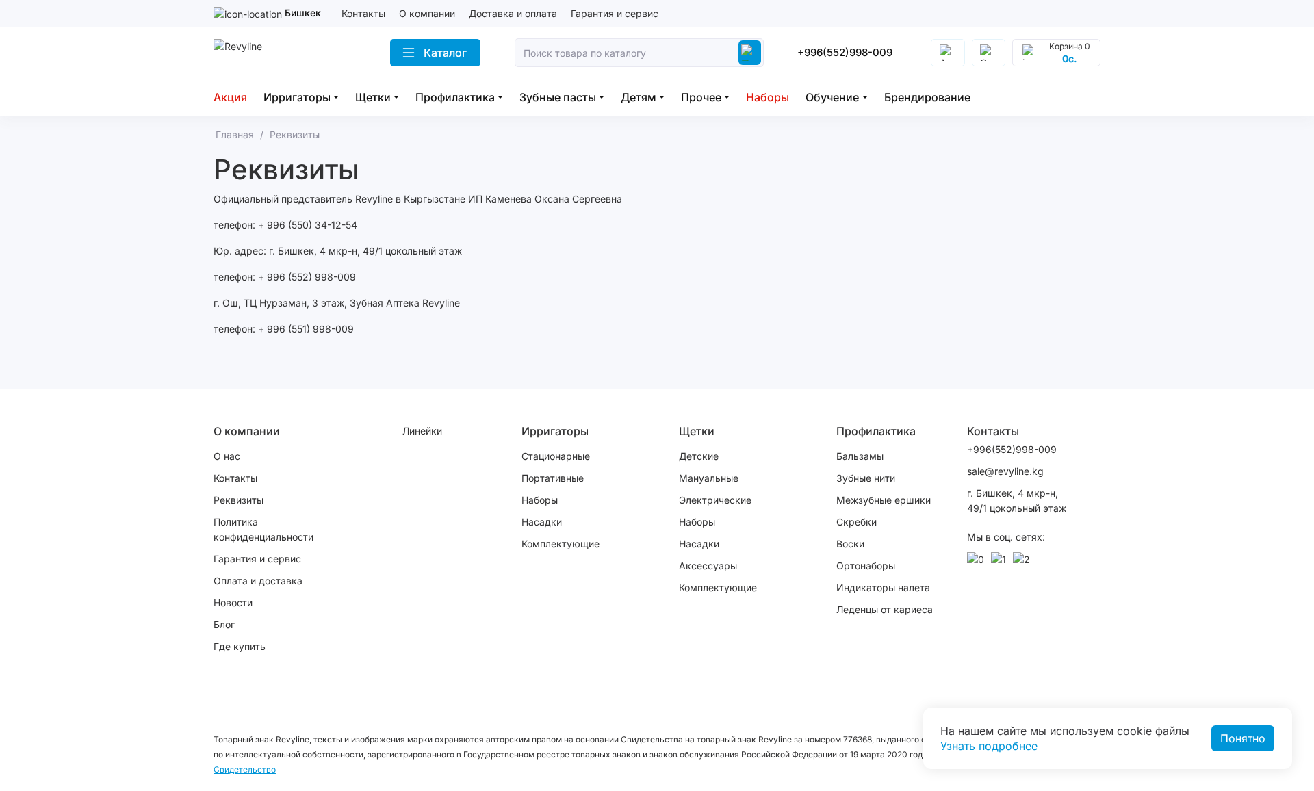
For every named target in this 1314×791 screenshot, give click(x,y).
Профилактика (455, 97)
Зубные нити (865, 478)
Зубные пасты (557, 97)
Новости (233, 602)
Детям (638, 97)
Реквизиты (238, 500)
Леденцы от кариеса (884, 609)
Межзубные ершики (883, 500)
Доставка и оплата (513, 13)
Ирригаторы (297, 97)
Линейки (422, 431)
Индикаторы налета (883, 587)
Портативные (552, 478)
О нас (227, 456)
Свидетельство (245, 769)
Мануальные (708, 478)
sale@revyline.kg (1005, 471)
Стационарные (555, 456)
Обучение (832, 97)
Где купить (240, 646)
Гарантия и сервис (614, 13)
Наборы (767, 97)
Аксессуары (708, 565)
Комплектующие (560, 543)
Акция (230, 97)
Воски (850, 543)
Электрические (715, 500)
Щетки (373, 97)
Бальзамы (860, 456)
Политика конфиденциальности (263, 529)
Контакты (363, 13)
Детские (699, 456)
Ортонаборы (865, 565)
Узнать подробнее (989, 745)
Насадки (541, 522)
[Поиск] (749, 52)
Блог (224, 624)
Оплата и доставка (258, 580)
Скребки (856, 522)
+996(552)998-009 (844, 52)
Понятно (1242, 738)
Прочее (701, 97)
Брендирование (927, 97)
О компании (427, 13)
